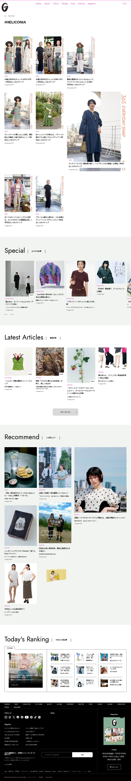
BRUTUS (11, 771)
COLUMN (109, 704)
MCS (89, 771)
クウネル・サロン (76, 771)
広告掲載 (41, 777)
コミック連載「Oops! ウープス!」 (35, 728)
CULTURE (59, 704)
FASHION (7, 704)
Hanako (41, 771)
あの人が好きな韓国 (31, 744)
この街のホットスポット (32, 741)
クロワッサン (24, 771)
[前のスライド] (6, 314)
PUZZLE (7, 707)
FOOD (90, 704)
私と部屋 (7, 738)
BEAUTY (49, 704)
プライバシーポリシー (25, 758)
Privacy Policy (49, 777)
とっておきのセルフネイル (12, 731)
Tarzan (54, 771)
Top (5, 16)
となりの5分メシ (30, 731)
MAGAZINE (17, 707)
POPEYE (17, 771)
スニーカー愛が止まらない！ (13, 728)
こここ (84, 771)
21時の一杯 (29, 738)
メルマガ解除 (8, 764)
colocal (60, 771)
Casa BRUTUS (34, 771)
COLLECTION (26, 704)
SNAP (16, 704)
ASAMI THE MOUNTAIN (11, 741)
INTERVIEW (70, 704)
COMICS (99, 704)
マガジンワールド (32, 777)
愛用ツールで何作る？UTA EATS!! (35, 735)
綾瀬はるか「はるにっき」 (12, 744)
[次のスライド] (9, 314)
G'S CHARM (38, 704)
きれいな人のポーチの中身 (12, 735)
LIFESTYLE (81, 704)
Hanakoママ (66, 771)
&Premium (48, 771)
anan (6, 771)
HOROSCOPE (121, 704)
